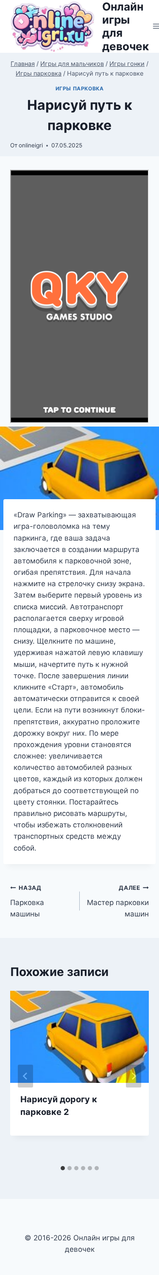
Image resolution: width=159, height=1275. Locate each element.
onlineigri (31, 145)
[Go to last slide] (25, 1076)
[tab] (63, 1168)
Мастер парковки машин (118, 901)
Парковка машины (27, 901)
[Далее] (133, 1076)
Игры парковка (80, 88)
